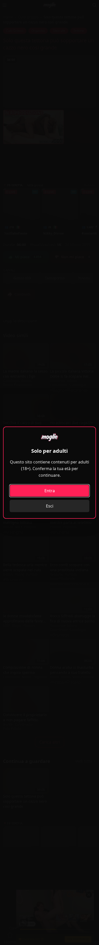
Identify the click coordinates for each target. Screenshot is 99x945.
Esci (49, 506)
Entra (49, 491)
